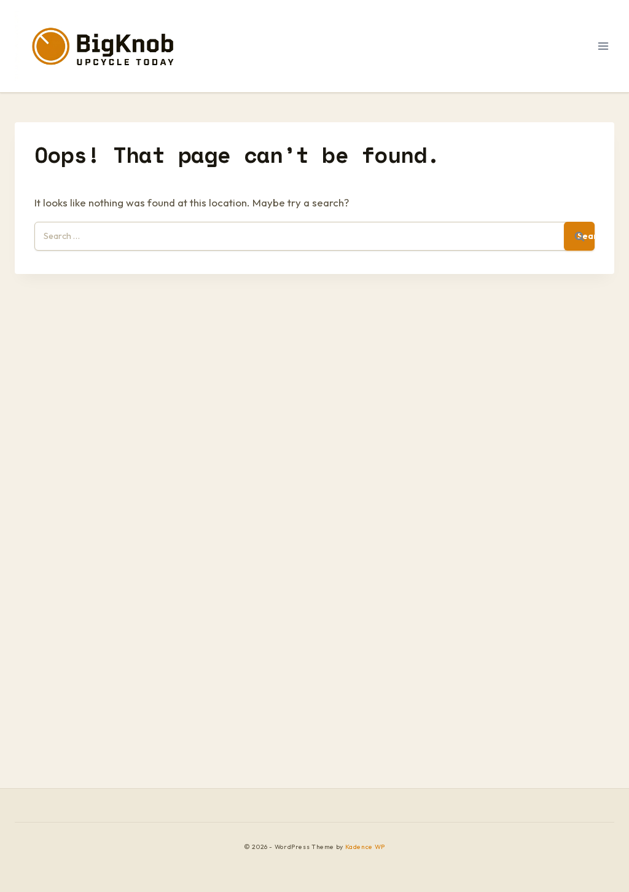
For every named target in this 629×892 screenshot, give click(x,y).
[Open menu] (603, 45)
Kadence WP (365, 847)
